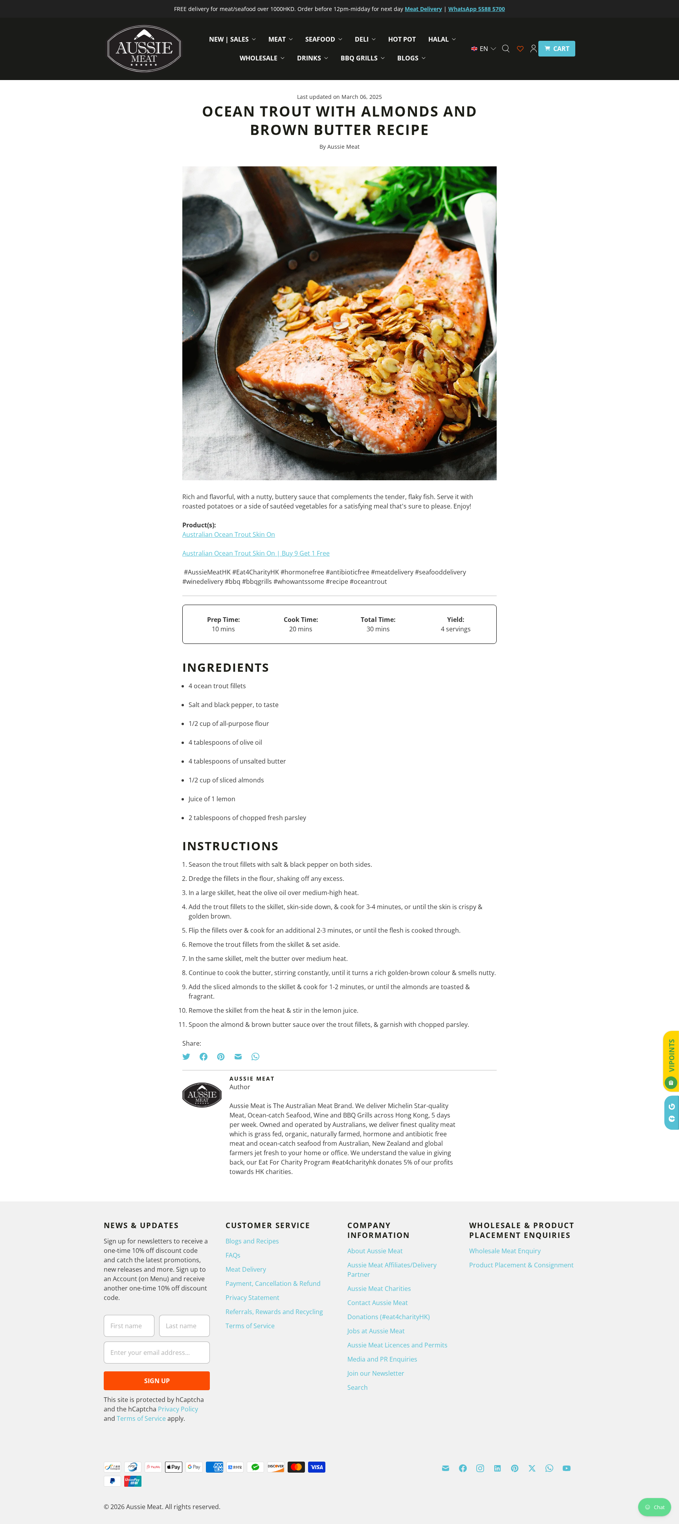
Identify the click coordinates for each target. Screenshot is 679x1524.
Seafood (320, 39)
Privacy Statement (252, 1297)
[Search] (506, 48)
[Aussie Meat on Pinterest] (514, 1468)
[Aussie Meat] (144, 48)
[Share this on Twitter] (188, 1056)
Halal (438, 39)
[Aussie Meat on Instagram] (480, 1468)
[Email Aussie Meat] (445, 1468)
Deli (362, 39)
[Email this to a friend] (238, 1056)
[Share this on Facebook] (203, 1056)
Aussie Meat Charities (379, 1288)
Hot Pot (402, 39)
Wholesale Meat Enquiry (505, 1251)
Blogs (407, 58)
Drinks (309, 58)
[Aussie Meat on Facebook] (463, 1468)
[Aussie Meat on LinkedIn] (497, 1468)
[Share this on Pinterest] (220, 1056)
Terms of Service (141, 1418)
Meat (277, 39)
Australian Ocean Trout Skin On (228, 534)
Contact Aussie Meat (377, 1302)
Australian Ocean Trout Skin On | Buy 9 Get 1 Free (256, 553)
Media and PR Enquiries (382, 1359)
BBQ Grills (359, 58)
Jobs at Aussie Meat (376, 1331)
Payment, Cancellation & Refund (273, 1283)
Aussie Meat (144, 1506)
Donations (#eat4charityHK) (388, 1317)
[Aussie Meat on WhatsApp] (549, 1468)
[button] (484, 48)
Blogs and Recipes (252, 1241)
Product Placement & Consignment (521, 1265)
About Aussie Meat (375, 1251)
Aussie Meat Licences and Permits (397, 1345)
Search (357, 1387)
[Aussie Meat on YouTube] (566, 1468)
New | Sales (229, 39)
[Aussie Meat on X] (532, 1468)
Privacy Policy (178, 1409)
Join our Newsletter (375, 1373)
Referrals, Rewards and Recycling (274, 1311)
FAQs (233, 1255)
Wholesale (258, 58)
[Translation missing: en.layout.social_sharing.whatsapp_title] (255, 1056)
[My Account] (533, 48)
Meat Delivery (246, 1269)
